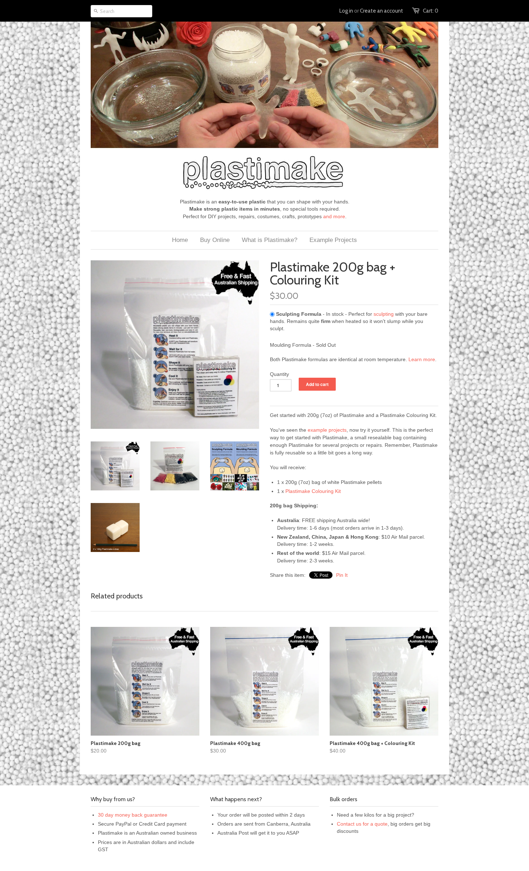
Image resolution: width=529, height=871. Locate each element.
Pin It (342, 575)
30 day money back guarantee (132, 815)
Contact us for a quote (362, 824)
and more (334, 216)
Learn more (421, 359)
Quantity (279, 374)
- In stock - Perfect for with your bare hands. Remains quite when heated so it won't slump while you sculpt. (349, 321)
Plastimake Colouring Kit (313, 491)
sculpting (384, 314)
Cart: (430, 11)
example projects (327, 430)
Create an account (381, 11)
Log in (346, 11)
